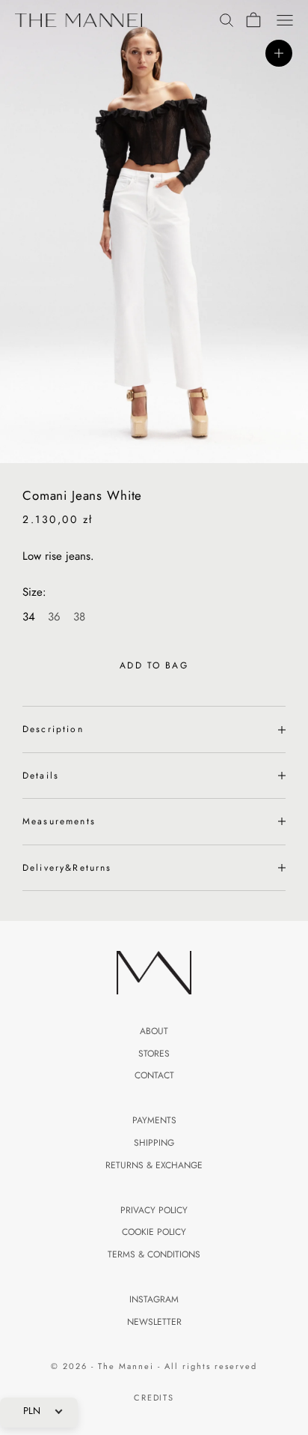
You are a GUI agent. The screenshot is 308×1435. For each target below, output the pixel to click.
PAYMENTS (154, 1120)
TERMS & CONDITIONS (154, 1254)
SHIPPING (154, 1143)
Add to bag (154, 665)
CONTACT (154, 1075)
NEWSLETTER (154, 1322)
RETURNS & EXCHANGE (154, 1165)
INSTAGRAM (154, 1299)
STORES (154, 1054)
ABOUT (154, 1031)
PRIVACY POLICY (154, 1210)
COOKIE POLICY (154, 1232)
